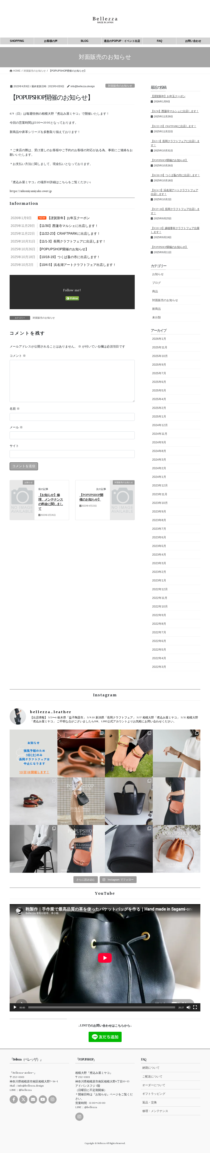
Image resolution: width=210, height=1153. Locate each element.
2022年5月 (159, 649)
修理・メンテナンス (155, 1111)
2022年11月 (159, 597)
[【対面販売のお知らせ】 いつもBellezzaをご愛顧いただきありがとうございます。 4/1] (81, 801)
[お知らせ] (22, 487)
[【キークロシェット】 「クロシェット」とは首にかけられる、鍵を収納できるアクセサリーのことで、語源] (33, 849)
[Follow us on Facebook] (14, 1099)
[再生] (15, 1007)
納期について (151, 1067)
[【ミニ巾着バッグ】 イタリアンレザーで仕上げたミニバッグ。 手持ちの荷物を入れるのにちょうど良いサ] (129, 849)
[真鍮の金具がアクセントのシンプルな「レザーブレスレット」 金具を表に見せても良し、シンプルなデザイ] (33, 801)
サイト (14, 446)
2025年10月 (160, 356)
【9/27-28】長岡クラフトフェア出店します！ (175, 211)
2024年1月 (159, 476)
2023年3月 (159, 563)
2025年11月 (159, 347)
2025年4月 (159, 399)
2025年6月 (159, 381)
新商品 (156, 308)
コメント (18, 356)
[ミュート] (188, 1007)
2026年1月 (159, 338)
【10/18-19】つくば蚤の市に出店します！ (175, 175)
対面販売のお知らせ (120, 85)
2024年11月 (159, 433)
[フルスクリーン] (195, 1007)
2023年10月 (160, 502)
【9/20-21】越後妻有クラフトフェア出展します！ (175, 230)
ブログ (156, 282)
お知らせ (158, 274)
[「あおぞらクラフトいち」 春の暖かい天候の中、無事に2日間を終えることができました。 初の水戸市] (129, 753)
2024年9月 (159, 442)
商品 (155, 291)
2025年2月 (159, 407)
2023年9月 (159, 511)
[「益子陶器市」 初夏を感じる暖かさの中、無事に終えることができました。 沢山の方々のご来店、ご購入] (81, 753)
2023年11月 (159, 494)
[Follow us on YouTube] (43, 1099)
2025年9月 (159, 364)
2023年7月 (159, 528)
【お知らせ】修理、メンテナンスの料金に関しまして (50, 502)
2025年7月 (159, 373)
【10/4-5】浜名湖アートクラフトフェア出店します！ (174, 192)
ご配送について (152, 1076)
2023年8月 (159, 520)
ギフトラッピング (153, 1093)
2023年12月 (160, 485)
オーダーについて (153, 1085)
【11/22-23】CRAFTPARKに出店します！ (173, 126)
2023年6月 (159, 537)
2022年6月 (159, 641)
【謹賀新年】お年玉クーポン (168, 96)
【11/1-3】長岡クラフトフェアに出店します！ (175, 143)
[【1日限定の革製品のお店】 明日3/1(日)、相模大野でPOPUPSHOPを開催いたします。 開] (177, 849)
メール (16, 427)
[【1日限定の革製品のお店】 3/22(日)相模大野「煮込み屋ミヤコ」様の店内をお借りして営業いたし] (81, 849)
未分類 (156, 317)
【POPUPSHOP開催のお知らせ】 (91, 497)
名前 (15, 409)
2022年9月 (159, 615)
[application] (105, 957)
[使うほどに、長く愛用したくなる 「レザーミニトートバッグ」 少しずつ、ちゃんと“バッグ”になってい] (129, 801)
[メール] (33, 1099)
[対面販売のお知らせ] (122, 487)
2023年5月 (159, 546)
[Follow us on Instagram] (52, 1099)
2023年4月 (159, 554)
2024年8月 (159, 451)
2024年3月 (159, 459)
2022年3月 (159, 666)
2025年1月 (159, 416)
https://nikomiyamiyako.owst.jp (31, 191)
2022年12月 (160, 589)
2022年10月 (160, 606)
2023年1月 (159, 580)
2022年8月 (159, 623)
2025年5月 (159, 390)
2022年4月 (159, 658)
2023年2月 (159, 571)
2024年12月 (160, 425)
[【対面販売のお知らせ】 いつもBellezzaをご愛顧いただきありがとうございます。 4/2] (177, 753)
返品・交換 (149, 1102)
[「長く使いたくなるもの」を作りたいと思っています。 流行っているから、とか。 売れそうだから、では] (177, 801)
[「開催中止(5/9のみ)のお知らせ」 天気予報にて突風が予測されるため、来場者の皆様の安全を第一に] (33, 753)
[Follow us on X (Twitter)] (23, 1099)
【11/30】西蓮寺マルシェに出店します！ (175, 111)
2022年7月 (159, 632)
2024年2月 (159, 468)
